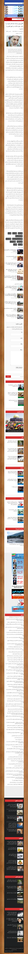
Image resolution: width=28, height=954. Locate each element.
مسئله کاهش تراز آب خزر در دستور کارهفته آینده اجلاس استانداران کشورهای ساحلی (15, 774)
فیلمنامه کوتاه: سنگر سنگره (12, 937)
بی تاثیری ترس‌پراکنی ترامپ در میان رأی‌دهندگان (15, 656)
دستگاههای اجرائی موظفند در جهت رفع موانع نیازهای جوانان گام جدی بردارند (11, 295)
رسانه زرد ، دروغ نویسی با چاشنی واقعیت (12, 385)
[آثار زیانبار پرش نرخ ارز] (20, 812)
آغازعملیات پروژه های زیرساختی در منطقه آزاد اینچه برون (15, 768)
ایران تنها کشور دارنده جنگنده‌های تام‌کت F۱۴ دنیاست (13, 855)
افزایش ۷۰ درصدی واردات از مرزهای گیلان (16, 617)
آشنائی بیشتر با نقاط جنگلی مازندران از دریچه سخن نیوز (12, 441)
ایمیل (21, 338)
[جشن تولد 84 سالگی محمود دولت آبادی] (20, 926)
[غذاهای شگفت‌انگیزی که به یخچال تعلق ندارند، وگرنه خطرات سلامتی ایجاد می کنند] (21, 450)
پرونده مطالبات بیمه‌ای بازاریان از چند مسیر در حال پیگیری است (15, 638)
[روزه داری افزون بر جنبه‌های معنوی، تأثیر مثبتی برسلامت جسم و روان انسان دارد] (21, 394)
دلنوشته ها (20, 514)
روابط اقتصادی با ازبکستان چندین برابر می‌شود (15, 709)
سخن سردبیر (21, 390)
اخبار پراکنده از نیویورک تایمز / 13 (17, 746)
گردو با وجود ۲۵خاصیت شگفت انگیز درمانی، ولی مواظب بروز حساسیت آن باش (12, 862)
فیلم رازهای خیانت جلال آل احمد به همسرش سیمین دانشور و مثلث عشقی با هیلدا (12, 457)
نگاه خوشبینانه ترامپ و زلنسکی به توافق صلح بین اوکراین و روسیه (15, 693)
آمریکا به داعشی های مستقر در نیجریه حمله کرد (15, 699)
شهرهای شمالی (21, 446)
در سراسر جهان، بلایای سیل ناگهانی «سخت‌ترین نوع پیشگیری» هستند (10, 302)
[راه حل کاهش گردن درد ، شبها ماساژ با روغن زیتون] (20, 849)
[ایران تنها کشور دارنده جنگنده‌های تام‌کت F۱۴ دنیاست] (20, 856)
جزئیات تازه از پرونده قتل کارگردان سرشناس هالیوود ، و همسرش (14, 716)
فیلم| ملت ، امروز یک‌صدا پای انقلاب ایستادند (15, 661)
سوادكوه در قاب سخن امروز (12, 899)
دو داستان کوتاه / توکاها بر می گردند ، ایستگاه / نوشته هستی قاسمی (11, 920)
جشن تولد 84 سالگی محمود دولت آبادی (12, 925)
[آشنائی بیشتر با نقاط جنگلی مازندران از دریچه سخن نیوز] (21, 442)
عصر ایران (14, 233)
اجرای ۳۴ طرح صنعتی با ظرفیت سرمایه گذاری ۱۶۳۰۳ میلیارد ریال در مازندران (15, 670)
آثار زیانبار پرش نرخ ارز (12, 810)
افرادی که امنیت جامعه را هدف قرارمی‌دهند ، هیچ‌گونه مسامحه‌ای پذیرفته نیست (11, 287)
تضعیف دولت (8, 239)
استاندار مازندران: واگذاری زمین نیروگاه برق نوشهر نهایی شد (15, 624)
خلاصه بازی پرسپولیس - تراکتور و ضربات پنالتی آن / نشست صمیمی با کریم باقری (15, 722)
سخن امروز (20, 233)
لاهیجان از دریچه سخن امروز (12, 893)
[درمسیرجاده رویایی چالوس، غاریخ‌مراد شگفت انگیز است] (21, 481)
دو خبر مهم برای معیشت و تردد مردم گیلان (16, 630)
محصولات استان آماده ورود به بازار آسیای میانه (15, 711)
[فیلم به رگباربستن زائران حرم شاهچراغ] (20, 258)
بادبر (5, 951)
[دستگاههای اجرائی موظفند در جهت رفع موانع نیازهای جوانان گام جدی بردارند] (20, 295)
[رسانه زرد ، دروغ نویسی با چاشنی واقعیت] (21, 386)
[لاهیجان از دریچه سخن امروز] (20, 894)
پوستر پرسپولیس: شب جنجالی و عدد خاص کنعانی (15, 725)
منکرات (15, 244)
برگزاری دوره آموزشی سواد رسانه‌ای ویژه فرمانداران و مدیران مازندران (14, 771)
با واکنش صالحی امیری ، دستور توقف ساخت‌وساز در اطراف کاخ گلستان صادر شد (15, 777)
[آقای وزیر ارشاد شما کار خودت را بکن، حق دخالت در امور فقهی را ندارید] (20, 806)
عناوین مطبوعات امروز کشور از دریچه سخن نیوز (15, 658)
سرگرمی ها (20, 522)
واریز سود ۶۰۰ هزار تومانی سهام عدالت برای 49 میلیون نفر (11, 270)
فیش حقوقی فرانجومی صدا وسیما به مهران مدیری (11, 830)
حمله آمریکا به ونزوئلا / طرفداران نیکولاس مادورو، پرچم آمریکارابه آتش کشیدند (15, 681)
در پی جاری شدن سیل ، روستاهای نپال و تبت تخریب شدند (10, 15)
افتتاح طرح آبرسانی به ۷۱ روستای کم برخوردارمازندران (17, 761)
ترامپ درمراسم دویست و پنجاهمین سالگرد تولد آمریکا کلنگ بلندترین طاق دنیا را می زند (15, 713)
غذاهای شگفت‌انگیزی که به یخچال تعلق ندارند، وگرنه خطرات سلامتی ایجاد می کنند (12, 450)
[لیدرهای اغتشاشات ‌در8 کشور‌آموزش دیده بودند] (20, 251)
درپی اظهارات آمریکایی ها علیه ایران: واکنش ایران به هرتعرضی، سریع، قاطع (15, 690)
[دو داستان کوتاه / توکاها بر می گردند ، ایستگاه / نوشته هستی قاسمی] (20, 920)
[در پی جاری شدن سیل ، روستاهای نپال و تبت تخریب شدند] (15, 543)
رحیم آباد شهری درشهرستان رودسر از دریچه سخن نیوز (12, 886)
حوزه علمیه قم (19, 241)
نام (21, 332)
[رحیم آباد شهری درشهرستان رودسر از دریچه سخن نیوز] (20, 888)
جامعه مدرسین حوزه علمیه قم (17, 239)
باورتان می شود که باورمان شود (18, 654)
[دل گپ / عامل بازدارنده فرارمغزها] (21, 511)
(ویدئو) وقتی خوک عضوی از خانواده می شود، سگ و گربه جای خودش (12, 518)
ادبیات (20, 461)
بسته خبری (20, 507)
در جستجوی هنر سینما (19, 739)
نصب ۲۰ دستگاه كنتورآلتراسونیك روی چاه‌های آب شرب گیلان (15, 733)
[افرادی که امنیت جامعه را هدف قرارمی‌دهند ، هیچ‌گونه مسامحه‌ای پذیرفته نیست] (20, 288)
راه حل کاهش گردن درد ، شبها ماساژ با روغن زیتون (12, 848)
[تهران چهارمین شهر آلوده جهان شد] (21, 402)
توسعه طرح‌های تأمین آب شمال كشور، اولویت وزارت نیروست (15, 730)
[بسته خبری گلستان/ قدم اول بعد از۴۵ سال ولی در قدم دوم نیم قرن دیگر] (21, 503)
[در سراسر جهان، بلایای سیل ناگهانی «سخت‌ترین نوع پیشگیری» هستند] (20, 303)
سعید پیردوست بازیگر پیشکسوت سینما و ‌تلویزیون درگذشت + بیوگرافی (15, 678)
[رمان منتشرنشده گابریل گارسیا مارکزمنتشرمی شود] (20, 933)
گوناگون (21, 453)
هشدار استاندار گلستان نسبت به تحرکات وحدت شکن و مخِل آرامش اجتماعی (14, 627)
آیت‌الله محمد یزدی (19, 236)
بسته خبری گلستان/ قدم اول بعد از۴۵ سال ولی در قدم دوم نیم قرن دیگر (12, 503)
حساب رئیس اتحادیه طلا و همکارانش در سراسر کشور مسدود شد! (15, 706)
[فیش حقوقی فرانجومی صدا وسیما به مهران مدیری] (20, 831)
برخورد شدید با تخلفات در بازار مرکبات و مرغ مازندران (14, 745)
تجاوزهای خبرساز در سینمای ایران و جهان (16, 782)
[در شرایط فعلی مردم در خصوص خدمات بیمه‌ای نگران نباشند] (20, 316)
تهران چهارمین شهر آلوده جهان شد (13, 400)
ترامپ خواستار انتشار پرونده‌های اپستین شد (15, 764)
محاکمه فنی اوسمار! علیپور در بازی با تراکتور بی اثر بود (14, 704)
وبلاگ (21, 344)
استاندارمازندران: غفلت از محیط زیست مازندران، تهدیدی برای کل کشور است (15, 644)
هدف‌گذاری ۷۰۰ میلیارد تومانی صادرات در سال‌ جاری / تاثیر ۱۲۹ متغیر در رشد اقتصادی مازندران (12, 825)
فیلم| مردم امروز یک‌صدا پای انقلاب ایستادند (15, 652)
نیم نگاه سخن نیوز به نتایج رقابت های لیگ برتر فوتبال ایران (12, 473)
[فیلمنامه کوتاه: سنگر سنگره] (20, 939)
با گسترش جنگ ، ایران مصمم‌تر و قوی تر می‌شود (15, 622)
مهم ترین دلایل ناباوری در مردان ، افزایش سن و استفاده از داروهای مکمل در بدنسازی (11, 868)
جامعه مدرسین (12, 241)
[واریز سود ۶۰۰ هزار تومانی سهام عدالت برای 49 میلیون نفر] (20, 271)
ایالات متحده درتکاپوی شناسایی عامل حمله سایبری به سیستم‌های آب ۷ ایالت (15, 619)
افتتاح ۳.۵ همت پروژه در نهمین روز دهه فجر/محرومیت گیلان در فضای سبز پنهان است (16, 667)
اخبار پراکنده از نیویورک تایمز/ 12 (17, 780)
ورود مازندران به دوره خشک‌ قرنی (17, 735)
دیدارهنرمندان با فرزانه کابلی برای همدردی (15, 757)
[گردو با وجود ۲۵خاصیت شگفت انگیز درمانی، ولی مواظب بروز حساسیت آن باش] (20, 862)
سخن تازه (21, 397)
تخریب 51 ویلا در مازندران (18, 766)
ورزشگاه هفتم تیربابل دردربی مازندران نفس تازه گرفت (15, 634)
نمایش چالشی (20, 755)
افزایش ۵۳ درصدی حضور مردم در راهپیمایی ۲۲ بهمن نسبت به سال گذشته (14, 664)
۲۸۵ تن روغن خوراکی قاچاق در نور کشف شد (15, 647)
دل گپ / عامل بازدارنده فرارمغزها (13, 510)
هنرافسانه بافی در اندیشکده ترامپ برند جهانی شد (14, 632)
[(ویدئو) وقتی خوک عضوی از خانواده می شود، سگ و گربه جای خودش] (21, 519)
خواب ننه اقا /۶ (14, 487)
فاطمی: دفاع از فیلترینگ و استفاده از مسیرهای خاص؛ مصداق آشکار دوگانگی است (15, 752)
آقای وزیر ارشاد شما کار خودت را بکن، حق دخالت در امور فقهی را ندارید (11, 805)
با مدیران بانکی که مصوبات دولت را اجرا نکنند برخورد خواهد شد (11, 263)
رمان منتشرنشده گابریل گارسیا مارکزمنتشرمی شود (12, 931)
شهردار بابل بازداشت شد (19, 737)
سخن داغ (21, 405)
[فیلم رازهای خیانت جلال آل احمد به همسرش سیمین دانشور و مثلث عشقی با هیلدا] (21, 458)
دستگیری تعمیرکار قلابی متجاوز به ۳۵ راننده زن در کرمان (15, 719)
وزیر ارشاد (20, 244)
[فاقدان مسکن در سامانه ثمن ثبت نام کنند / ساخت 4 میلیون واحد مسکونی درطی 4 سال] (20, 277)
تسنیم (9, 233)
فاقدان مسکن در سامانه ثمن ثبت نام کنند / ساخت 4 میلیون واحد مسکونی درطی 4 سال (10, 277)
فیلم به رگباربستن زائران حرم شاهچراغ (11, 256)
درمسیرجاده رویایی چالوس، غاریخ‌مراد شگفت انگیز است (12, 479)
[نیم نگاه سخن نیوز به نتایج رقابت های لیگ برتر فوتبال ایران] (21, 473)
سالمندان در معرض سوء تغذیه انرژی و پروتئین (10, 308)
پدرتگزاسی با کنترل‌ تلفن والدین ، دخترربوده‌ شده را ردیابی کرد (15, 696)
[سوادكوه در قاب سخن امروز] (20, 900)
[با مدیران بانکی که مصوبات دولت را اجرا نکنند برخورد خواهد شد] (20, 264)
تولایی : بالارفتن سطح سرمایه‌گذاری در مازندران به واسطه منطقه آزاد (15, 742)
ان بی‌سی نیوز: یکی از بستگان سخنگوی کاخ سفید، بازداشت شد (15, 749)
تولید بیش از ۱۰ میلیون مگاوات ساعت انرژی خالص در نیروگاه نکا (15, 673)
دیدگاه (21, 350)
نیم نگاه (21, 476)
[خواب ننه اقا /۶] (21, 488)
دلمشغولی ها (20, 484)
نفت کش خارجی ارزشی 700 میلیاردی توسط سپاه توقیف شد (15, 701)
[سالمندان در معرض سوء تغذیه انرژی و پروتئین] (20, 310)
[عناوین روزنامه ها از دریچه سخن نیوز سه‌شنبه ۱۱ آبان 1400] (20, 818)
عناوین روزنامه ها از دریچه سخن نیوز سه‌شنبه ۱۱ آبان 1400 (11, 818)
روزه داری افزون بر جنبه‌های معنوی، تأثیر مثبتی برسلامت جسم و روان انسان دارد (12, 394)
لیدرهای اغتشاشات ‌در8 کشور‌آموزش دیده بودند (10, 250)
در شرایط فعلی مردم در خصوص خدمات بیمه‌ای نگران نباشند (11, 315)
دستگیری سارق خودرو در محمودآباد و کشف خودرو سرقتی (15, 649)
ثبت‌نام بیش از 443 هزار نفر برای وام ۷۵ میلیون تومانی (15, 641)
